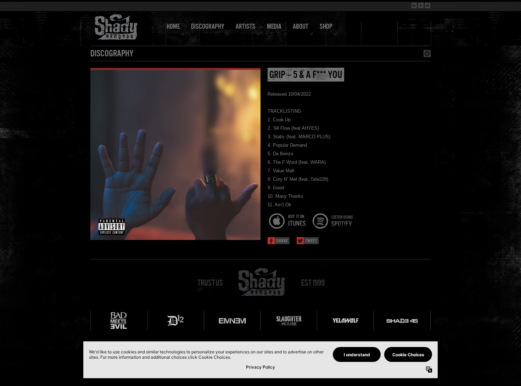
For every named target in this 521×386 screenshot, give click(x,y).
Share (282, 241)
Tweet (311, 241)
